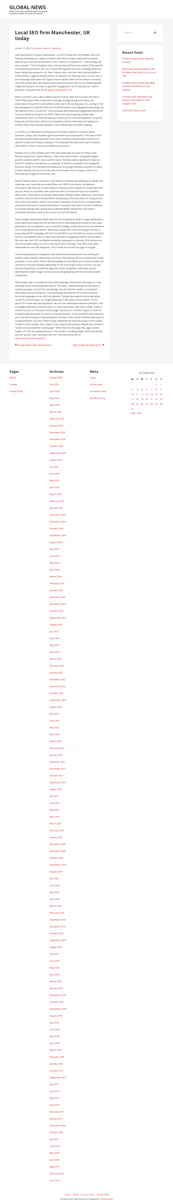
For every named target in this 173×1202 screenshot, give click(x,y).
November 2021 (58, 768)
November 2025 (58, 439)
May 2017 (54, 1098)
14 (151, 394)
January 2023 (56, 672)
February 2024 (57, 583)
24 (132, 404)
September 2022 (58, 700)
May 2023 (54, 645)
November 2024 (58, 521)
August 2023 (56, 624)
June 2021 (55, 803)
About (12, 377)
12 (142, 394)
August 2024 (56, 542)
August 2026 (56, 377)
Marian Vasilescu (42, 48)
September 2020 (58, 864)
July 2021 (54, 796)
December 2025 (57, 432)
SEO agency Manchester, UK (57, 89)
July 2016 (54, 1139)
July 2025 (54, 466)
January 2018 (56, 1063)
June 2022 (55, 720)
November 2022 (58, 686)
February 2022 (57, 748)
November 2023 (58, 604)
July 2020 (54, 878)
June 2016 (55, 1146)
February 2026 (57, 418)
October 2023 (56, 610)
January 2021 (56, 837)
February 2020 (57, 912)
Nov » (140, 413)
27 (147, 404)
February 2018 (57, 1056)
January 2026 (56, 425)
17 (132, 399)
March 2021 (55, 823)
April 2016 (55, 1159)
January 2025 (56, 507)
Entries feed (96, 384)
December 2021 (57, 761)
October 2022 (56, 693)
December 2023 (57, 597)
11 (137, 394)
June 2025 (55, 473)
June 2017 (55, 1091)
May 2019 (54, 967)
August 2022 (56, 706)
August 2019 (56, 947)
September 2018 (58, 1008)
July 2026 (54, 384)
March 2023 (55, 658)
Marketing (56, 48)
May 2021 (54, 809)
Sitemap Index (102, 1194)
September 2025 (58, 453)
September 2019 (58, 940)
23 (161, 399)
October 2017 (56, 1070)
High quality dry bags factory (87, 345)
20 (147, 399)
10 (132, 394)
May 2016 (54, 1153)
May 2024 (54, 562)
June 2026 (55, 391)
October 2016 (56, 1132)
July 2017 (54, 1084)
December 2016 (57, 1125)
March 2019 (55, 981)
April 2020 (55, 899)
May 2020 (54, 892)
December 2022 (57, 679)
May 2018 (54, 1036)
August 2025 (56, 459)
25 (137, 404)
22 (156, 399)
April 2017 (55, 1105)
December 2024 (57, 514)
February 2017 (57, 1111)
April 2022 (55, 734)
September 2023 (58, 617)
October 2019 (56, 933)
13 (147, 394)
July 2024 (54, 549)
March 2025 (55, 494)
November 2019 (58, 926)
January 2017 (56, 1118)
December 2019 (57, 919)
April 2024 (55, 569)
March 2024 (55, 576)
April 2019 (55, 974)
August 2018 (56, 1015)
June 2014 (55, 1180)
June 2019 (55, 960)
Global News (27, 7)
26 (142, 404)
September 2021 (58, 782)
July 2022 (54, 713)
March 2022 (55, 741)
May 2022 (54, 727)
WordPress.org (97, 398)
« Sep (132, 413)
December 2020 (57, 844)
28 (151, 404)
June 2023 (55, 638)
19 (142, 399)
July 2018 (54, 1022)
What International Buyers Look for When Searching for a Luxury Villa (138, 72)
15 (156, 394)
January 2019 (56, 988)
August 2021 (56, 789)
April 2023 (55, 652)
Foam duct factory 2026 (134, 110)
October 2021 (56, 775)
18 (137, 399)
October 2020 (56, 857)
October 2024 (56, 528)
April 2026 (55, 405)
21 (151, 399)
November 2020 (58, 851)
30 (161, 404)
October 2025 (56, 446)
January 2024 (56, 590)
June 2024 (55, 556)
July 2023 (54, 631)
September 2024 (58, 535)
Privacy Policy (16, 391)
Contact (13, 384)
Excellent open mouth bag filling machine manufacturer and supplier (138, 86)
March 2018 (55, 1050)
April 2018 (55, 1043)
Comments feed (98, 391)
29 (156, 404)
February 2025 (57, 501)
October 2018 (56, 1002)
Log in (93, 377)
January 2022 (56, 755)
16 (161, 394)
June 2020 (55, 885)
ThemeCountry (106, 1199)
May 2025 (54, 480)
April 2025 (55, 487)
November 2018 (58, 995)
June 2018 (55, 1029)
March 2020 (55, 905)
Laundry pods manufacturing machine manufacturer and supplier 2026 (137, 100)
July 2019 (54, 954)
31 (132, 408)
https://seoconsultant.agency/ (30, 338)
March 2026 (55, 411)
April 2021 (55, 816)
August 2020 (56, 871)
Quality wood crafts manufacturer (34, 345)
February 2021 (57, 830)
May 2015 (54, 1166)
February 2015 (57, 1173)
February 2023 (57, 665)
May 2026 (54, 398)
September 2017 (58, 1077)
